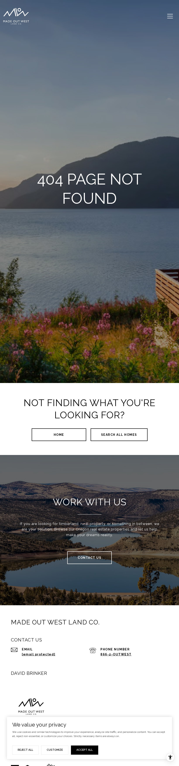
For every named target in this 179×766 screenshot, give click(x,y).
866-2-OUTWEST (116, 654)
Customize (55, 749)
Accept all (84, 749)
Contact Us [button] (89, 557)
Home (59, 434)
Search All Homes (119, 434)
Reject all (25, 749)
